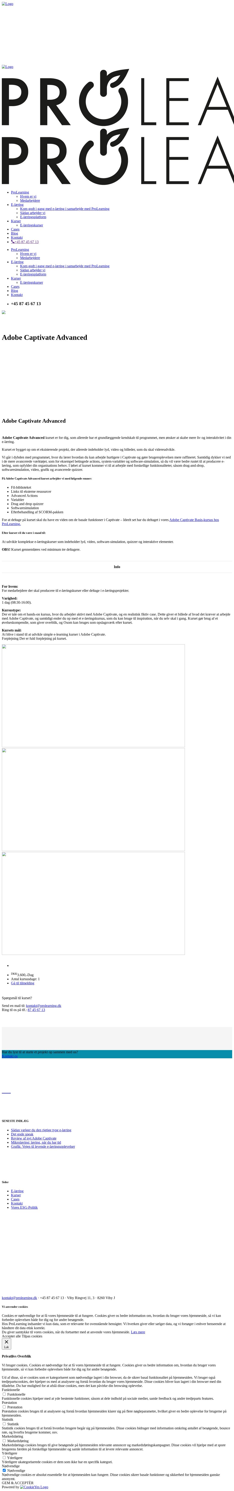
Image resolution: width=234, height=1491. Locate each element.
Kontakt (17, 1203)
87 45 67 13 (36, 1010)
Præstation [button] (9, 1403)
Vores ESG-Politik (24, 1207)
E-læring (17, 1191)
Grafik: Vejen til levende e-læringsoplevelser (43, 1146)
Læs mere (138, 1332)
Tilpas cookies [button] (32, 1336)
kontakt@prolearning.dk (43, 1006)
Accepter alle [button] (11, 1336)
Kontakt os (10, 1056)
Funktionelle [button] (11, 1390)
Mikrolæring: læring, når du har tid (36, 1142)
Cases (15, 1199)
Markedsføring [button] (12, 1436)
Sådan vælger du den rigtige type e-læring (41, 1130)
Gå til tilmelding (22, 983)
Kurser (16, 1195)
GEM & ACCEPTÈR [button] (18, 1483)
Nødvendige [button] (11, 1466)
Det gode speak (22, 1134)
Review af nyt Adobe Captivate (33, 1138)
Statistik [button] (7, 1419)
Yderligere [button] (9, 1453)
